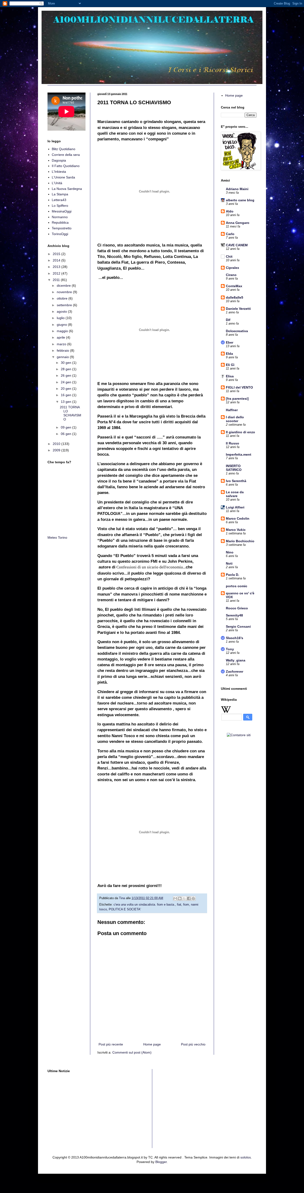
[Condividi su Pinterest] (193, 898)
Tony (230, 649)
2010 (57, 444)
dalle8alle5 (234, 297)
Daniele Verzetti (238, 309)
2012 (57, 273)
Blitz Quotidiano (63, 149)
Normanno (60, 217)
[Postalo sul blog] (179, 898)
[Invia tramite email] (175, 898)
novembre (65, 292)
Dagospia (59, 160)
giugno (62, 324)
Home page (152, 1044)
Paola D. (232, 575)
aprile (61, 337)
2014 (57, 260)
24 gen (66, 382)
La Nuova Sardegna (67, 189)
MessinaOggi (61, 211)
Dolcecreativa (237, 331)
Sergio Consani (238, 626)
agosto (62, 311)
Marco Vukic (236, 530)
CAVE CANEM (237, 245)
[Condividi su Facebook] (188, 898)
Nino (229, 552)
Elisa (230, 376)
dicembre (64, 285)
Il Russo (232, 443)
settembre (65, 305)
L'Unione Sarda (63, 177)
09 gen (66, 427)
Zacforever (234, 671)
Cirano (231, 275)
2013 (57, 267)
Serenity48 (234, 615)
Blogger (161, 1162)
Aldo (229, 211)
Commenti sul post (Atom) (132, 1052)
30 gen (66, 363)
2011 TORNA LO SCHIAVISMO (70, 413)
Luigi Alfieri (235, 507)
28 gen (66, 369)
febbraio (63, 350)
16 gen (66, 395)
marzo (62, 344)
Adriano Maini (237, 189)
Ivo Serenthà (236, 481)
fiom (186, 904)
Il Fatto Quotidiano (66, 166)
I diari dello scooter (235, 419)
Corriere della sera (66, 155)
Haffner (232, 410)
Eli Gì (230, 365)
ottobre (62, 298)
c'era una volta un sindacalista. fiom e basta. (144, 904)
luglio (61, 318)
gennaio (63, 357)
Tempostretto (61, 228)
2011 (57, 280)
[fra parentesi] (237, 398)
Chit (229, 256)
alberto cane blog (240, 200)
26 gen (66, 375)
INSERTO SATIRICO (234, 468)
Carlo (230, 234)
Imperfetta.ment (238, 454)
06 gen (66, 434)
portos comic (236, 586)
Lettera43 (59, 200)
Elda (229, 353)
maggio (63, 331)
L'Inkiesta (59, 171)
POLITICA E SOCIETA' (125, 909)
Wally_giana (235, 660)
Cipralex (232, 268)
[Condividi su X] (184, 898)
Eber (229, 342)
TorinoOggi (60, 234)
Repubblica (60, 222)
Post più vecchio (193, 1044)
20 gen (66, 388)
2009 (57, 450)
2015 (57, 254)
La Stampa (60, 194)
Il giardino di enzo (240, 432)
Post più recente (111, 1044)
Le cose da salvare (235, 494)
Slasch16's (234, 638)
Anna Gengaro (237, 223)
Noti (229, 563)
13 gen (66, 402)
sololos (245, 1157)
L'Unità (57, 183)
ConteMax (234, 286)
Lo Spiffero (60, 205)
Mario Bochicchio (240, 541)
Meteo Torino (57, 537)
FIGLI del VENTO (239, 387)
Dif (228, 320)
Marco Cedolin (237, 518)
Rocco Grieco (237, 608)
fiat (179, 904)
